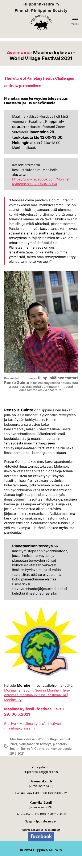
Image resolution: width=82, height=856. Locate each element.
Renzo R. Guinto (32, 749)
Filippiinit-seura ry (47, 850)
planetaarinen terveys (35, 744)
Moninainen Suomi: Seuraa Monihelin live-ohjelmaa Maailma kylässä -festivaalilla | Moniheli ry (37, 695)
